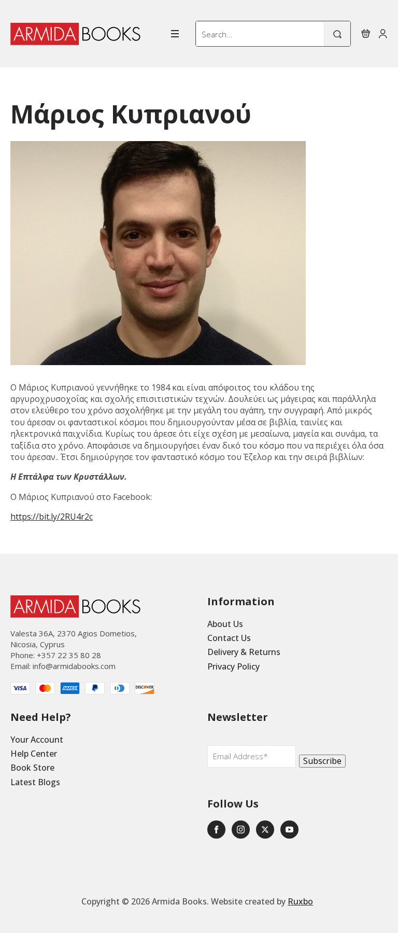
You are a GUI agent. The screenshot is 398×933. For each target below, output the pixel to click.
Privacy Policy (233, 666)
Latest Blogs (35, 782)
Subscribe (322, 761)
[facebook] (216, 829)
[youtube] (289, 829)
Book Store (32, 767)
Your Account (36, 739)
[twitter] (265, 829)
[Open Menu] (175, 34)
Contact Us (229, 638)
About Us (225, 624)
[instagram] (241, 829)
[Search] (337, 34)
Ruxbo (300, 901)
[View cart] (366, 33)
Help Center (33, 753)
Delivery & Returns (243, 652)
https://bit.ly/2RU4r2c (51, 516)
